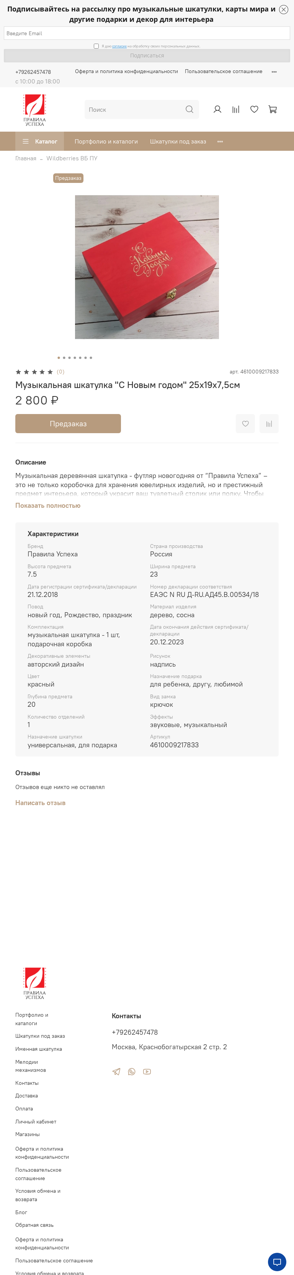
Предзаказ (68, 423)
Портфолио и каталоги (106, 141)
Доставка (26, 1095)
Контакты (27, 1082)
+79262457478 (33, 71)
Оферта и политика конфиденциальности (126, 71)
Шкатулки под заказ (178, 141)
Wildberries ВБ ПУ (72, 158)
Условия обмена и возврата (37, 1195)
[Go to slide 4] (75, 358)
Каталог (46, 141)
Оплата (24, 1108)
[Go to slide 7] (91, 358)
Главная (25, 158)
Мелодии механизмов (30, 1066)
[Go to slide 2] (64, 358)
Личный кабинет (35, 1121)
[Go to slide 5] (80, 358)
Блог (21, 1212)
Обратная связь (34, 1224)
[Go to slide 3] (70, 358)
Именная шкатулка (38, 1048)
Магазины (27, 1134)
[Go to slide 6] (86, 358)
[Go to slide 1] (59, 358)
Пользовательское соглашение (224, 71)
